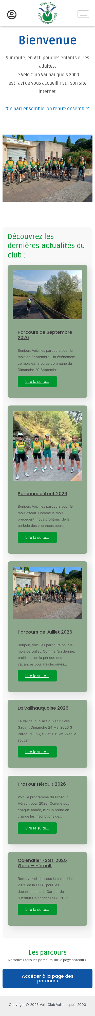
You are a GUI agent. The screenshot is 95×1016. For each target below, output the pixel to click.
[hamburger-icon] (83, 14)
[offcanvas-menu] (11, 15)
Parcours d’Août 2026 (42, 493)
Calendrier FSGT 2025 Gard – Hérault (42, 863)
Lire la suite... (37, 381)
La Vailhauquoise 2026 (43, 708)
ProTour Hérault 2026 (42, 784)
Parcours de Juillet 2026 (45, 632)
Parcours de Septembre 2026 (45, 335)
